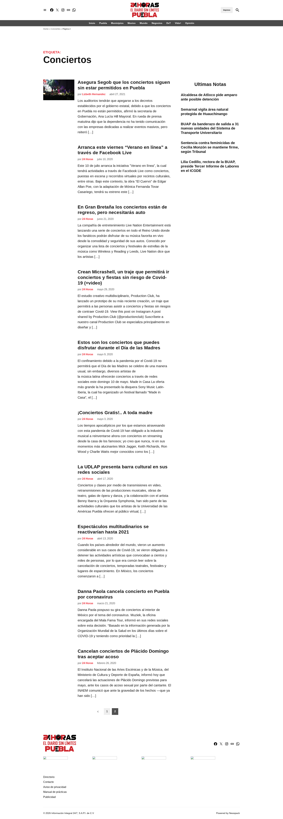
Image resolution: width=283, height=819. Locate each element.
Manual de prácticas (55, 792)
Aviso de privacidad (54, 787)
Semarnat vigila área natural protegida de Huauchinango (204, 111)
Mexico (132, 23)
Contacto (48, 782)
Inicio (92, 23)
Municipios (117, 23)
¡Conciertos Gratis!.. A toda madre (115, 412)
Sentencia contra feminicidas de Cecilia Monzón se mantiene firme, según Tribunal (210, 147)
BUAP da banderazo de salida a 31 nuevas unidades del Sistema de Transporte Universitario (210, 128)
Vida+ (178, 23)
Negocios (157, 23)
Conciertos (55, 29)
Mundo (144, 23)
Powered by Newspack (228, 813)
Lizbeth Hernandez (93, 94)
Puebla (103, 23)
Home (46, 29)
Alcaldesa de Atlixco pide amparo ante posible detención (209, 97)
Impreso (226, 10)
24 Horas (87, 159)
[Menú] (45, 10)
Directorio (49, 777)
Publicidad (49, 797)
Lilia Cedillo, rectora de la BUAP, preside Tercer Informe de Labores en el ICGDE (210, 166)
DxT (168, 23)
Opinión (189, 23)
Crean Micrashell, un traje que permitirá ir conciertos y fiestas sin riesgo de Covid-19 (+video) (123, 277)
